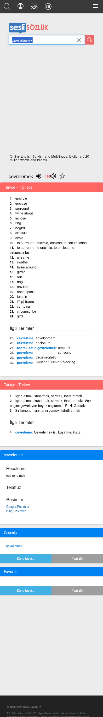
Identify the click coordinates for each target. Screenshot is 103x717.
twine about (24, 213)
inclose (20, 218)
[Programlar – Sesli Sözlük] (49, 8)
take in (22, 296)
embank (64, 347)
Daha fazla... (26, 558)
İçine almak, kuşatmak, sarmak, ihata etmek (48, 395)
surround (22, 208)
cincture (21, 232)
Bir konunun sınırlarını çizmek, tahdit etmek (47, 410)
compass (24, 306)
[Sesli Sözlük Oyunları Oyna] (35, 8)
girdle (21, 271)
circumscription (47, 357)
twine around (27, 267)
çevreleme (25, 338)
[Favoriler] (61, 178)
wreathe (23, 257)
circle (19, 237)
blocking (69, 361)
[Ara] (89, 40)
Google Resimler (17, 506)
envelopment (45, 338)
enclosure (43, 342)
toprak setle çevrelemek (36, 347)
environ (22, 286)
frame (29, 301)
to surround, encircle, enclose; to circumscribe (52, 242)
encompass (25, 291)
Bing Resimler (16, 510)
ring (18, 222)
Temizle (77, 558)
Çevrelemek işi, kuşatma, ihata (57, 432)
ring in (21, 281)
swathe (22, 262)
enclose (21, 203)
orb (19, 276)
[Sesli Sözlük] (8, 8)
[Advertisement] (51, 100)
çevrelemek (14, 545)
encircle (21, 198)
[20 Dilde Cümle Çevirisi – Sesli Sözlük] (21, 8)
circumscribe (26, 311)
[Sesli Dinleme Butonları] (50, 177)
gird (20, 316)
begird (20, 227)
